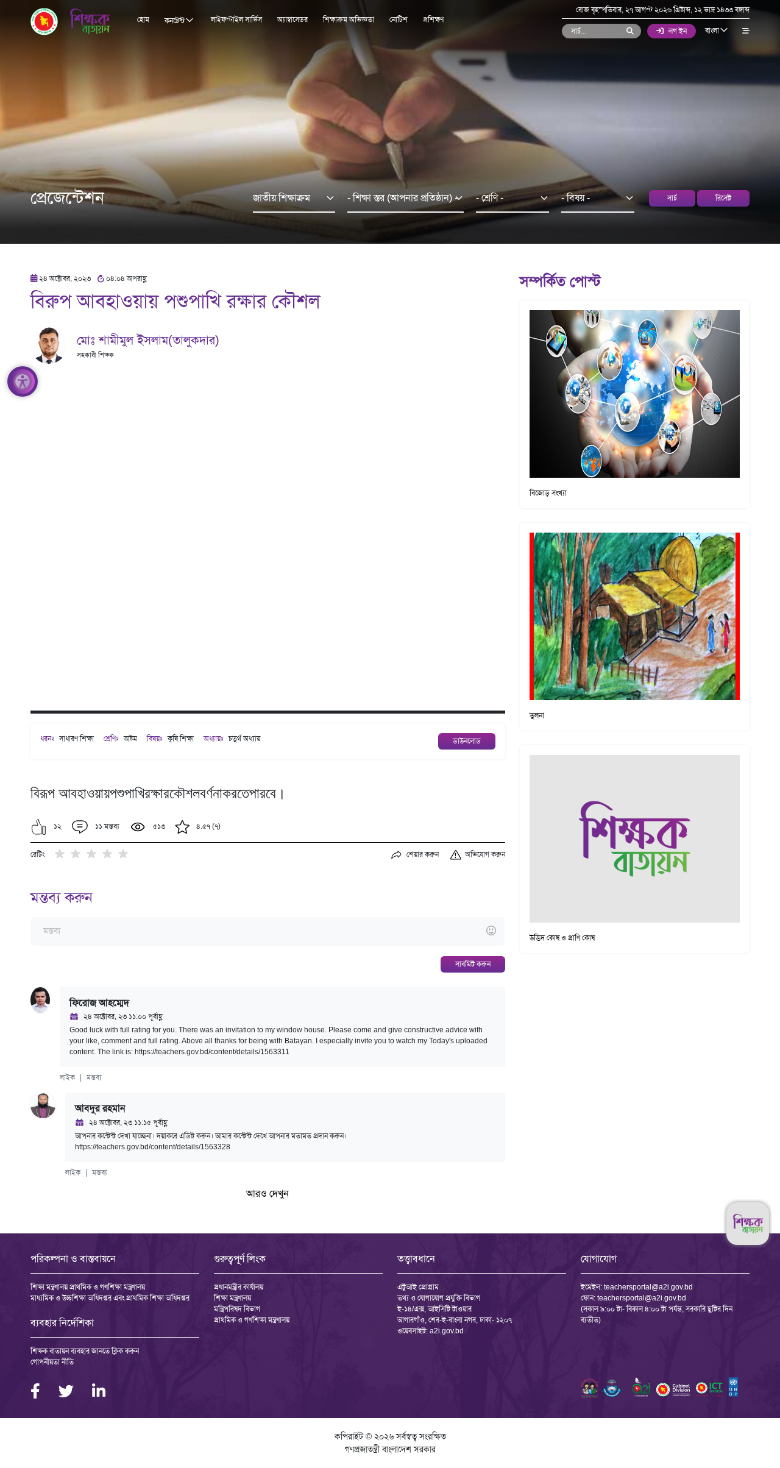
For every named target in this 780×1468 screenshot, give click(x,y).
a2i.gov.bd (447, 1331)
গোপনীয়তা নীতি (52, 1362)
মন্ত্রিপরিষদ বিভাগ (237, 1309)
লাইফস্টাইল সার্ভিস (236, 19)
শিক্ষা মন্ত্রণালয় (232, 1298)
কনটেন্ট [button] (175, 20)
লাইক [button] (67, 1077)
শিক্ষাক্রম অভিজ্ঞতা (348, 19)
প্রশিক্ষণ (433, 19)
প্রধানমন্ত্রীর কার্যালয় (238, 1287)
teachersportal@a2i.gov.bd (648, 1287)
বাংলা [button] (713, 30)
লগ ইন (677, 31)
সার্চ (672, 198)
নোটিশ (398, 19)
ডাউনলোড (467, 741)
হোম (143, 19)
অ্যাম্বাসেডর (292, 19)
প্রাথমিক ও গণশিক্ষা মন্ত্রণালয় (251, 1320)
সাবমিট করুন (473, 964)
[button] (38, 827)
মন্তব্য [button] (94, 1077)
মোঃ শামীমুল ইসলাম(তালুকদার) (148, 340)
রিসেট (723, 198)
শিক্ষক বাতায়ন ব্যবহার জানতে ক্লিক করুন (84, 1351)
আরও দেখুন (267, 1193)
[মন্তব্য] (267, 931)
